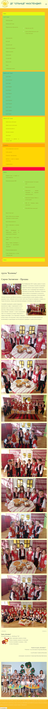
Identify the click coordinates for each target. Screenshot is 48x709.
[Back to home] (21, 4)
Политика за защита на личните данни (16, 702)
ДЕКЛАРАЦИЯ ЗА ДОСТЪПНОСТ (27, 702)
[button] (46, 4)
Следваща (44, 631)
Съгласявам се (3, 708)
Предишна (4, 631)
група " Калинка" (10, 275)
